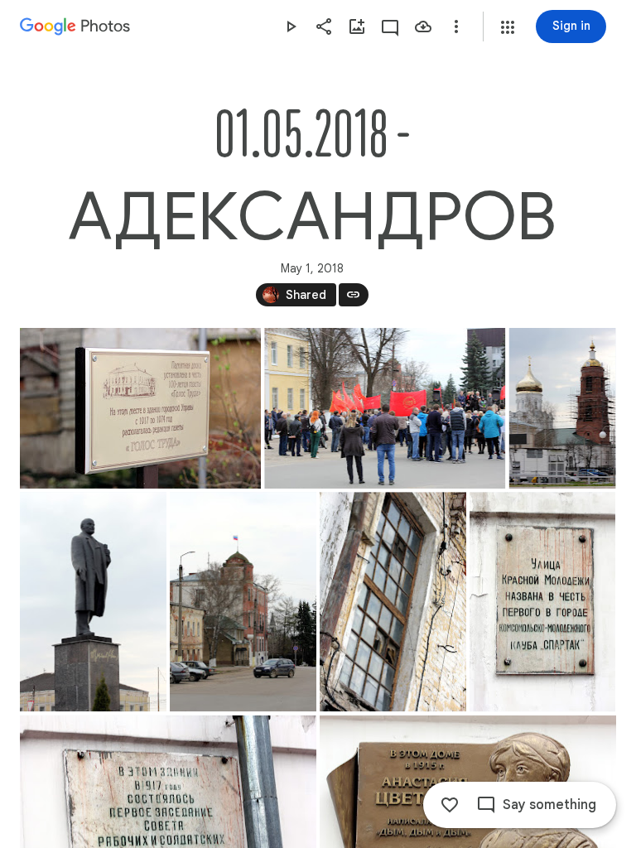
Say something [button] (549, 805)
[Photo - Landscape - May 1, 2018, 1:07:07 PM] (140, 408)
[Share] (323, 26)
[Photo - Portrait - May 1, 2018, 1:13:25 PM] (542, 601)
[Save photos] (423, 26)
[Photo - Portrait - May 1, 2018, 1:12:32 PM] (393, 601)
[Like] (449, 805)
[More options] (456, 26)
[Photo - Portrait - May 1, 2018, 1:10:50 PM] (243, 601)
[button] (507, 27)
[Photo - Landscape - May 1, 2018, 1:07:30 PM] (384, 408)
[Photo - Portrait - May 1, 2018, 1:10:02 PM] (93, 601)
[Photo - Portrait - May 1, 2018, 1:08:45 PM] (562, 408)
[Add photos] (356, 26)
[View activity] (390, 26)
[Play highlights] (291, 26)
